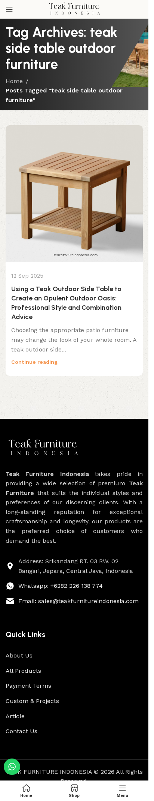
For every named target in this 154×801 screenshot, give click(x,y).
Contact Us (21, 731)
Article (15, 716)
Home (14, 81)
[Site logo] (74, 8)
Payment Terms (28, 685)
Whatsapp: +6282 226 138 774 (60, 585)
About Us (19, 655)
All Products (23, 670)
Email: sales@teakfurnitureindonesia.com (78, 601)
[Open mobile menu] (9, 9)
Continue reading (34, 362)
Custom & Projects (32, 700)
